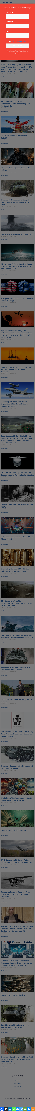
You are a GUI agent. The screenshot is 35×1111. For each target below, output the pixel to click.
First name (9, 12)
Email (8, 31)
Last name (9, 22)
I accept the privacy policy (18, 41)
